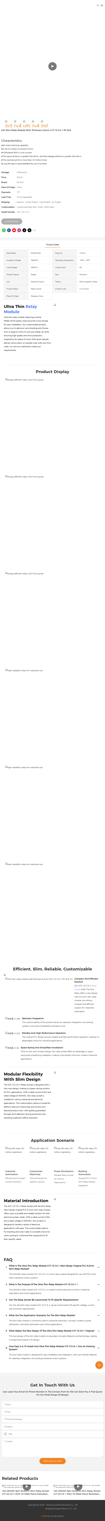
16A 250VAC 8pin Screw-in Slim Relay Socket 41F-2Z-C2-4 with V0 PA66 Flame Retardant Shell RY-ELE (25, 1493)
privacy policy (57, 1516)
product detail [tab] (52, 244)
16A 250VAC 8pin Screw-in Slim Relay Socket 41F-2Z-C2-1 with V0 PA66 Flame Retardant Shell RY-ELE (77, 1493)
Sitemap (46, 1516)
